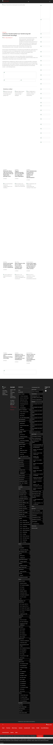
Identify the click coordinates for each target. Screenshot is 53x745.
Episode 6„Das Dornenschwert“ (36, 467)
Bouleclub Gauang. (23, 583)
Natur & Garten (22, 475)
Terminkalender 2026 (36, 387)
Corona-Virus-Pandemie (24, 440)
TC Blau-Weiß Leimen (24, 695)
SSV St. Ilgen (22, 679)
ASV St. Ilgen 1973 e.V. (24, 606)
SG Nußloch (22, 673)
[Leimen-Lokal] (5, 1)
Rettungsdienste (22, 421)
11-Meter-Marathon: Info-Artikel (38, 500)
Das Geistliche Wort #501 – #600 (37, 411)
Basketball (21, 615)
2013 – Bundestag (23, 520)
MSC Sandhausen (23, 634)
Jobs (16, 732)
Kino (20, 468)
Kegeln (20, 617)
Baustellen (21, 704)
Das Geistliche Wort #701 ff (37, 404)
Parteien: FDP (21, 510)
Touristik (20, 485)
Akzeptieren (40, 736)
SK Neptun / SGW (23, 675)
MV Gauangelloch (23, 649)
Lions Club (22, 454)
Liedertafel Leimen (23, 642)
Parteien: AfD (21, 500)
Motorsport (21, 627)
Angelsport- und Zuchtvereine (22, 601)
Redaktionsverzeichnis (36, 519)
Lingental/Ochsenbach (23, 559)
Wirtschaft (20, 702)
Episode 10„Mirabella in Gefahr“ (37, 481)
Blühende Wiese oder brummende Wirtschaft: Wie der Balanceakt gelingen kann (8, 173)
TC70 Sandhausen (23, 700)
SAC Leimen (22, 611)
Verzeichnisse (34, 393)
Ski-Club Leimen (23, 677)
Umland (19, 543)
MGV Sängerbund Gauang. (25, 647)
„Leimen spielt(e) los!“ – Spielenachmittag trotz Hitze (7, 356)
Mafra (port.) (22, 555)
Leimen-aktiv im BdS (23, 712)
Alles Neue (4, 32)
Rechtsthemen (22, 477)
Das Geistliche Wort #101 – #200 (37, 425)
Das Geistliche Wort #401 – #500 (37, 415)
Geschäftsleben (22, 708)
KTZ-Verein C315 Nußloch (25, 609)
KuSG (21, 669)
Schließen (2, 743)
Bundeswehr (22, 423)
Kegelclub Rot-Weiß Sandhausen (23, 624)
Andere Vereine (22, 581)
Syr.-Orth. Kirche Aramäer (24, 417)
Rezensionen (21, 479)
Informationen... (33, 736)
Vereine (19, 579)
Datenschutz (34, 525)
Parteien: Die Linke (22, 506)
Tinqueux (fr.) (22, 557)
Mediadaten (34, 515)
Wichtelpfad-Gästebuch (36, 436)
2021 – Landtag (23, 534)
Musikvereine (21, 638)
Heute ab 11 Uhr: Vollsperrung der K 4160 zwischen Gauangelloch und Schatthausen (20, 357)
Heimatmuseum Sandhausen (23, 472)
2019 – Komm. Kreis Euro (24, 528)
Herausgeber (34, 521)
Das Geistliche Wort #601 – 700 (37, 408)
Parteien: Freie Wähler (23, 512)
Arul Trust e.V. (22, 434)
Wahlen (20, 518)
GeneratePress (32, 721)
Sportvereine (21, 661)
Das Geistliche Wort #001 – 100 (37, 429)
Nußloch (20, 563)
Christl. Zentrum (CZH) (24, 411)
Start (19, 390)
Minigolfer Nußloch (23, 591)
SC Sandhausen (23, 671)
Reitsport (21, 659)
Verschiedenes (22, 442)
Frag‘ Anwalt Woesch (36, 431)
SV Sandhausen (23, 681)
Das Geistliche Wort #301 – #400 (37, 418)
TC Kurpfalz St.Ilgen (23, 697)
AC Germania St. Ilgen (24, 663)
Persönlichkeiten (22, 419)
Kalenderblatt (21, 466)
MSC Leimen (22, 630)
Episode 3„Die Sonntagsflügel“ (36, 457)
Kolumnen (33, 401)
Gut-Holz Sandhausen (24, 621)
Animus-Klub (22, 446)
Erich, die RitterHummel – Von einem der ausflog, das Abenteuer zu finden (36, 440)
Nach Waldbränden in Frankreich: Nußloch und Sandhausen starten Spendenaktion (31, 174)
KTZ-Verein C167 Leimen (24, 608)
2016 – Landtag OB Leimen (25, 524)
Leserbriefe (20, 486)
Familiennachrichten (23, 436)
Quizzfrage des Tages (36, 493)
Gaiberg (20, 545)
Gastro (12, 732)
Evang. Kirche (22, 413)
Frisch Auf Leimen (23, 619)
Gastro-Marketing (35, 391)
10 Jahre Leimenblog (36, 510)
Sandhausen (21, 569)
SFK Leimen (22, 657)
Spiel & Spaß (34, 434)
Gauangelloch (21, 547)
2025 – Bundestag (23, 540)
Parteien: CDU (22, 504)
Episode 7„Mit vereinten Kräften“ (37, 471)
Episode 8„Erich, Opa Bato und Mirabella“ (38, 474)
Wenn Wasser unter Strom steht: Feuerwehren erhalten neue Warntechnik (20, 266)
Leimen (20, 553)
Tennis (20, 693)
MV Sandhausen (23, 651)
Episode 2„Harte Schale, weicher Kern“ (37, 453)
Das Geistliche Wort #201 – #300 (37, 422)
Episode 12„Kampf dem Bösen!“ (37, 489)
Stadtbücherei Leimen (23, 481)
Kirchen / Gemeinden (23, 409)
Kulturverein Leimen (23, 450)
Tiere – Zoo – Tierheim (23, 483)
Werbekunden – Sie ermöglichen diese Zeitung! (37, 397)
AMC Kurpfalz (22, 628)
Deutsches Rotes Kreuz (24, 425)
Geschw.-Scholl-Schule (24, 397)
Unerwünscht (21, 438)
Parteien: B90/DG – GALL (24, 502)
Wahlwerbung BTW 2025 (37, 512)
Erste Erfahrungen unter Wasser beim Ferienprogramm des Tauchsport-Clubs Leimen (31, 266)
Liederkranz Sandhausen (24, 640)
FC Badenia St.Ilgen (23, 667)
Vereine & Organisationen (37, 399)
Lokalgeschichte (22, 469)
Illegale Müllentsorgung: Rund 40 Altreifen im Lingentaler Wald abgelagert (19, 173)
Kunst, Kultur (22, 589)
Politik (19, 488)
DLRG (21, 427)
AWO (21, 448)
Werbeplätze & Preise (36, 517)
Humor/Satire (21, 464)
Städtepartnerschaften (23, 577)
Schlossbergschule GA (24, 403)
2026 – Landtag (23, 541)
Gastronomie (34, 389)
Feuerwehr (22, 429)
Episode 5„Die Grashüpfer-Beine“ (38, 464)
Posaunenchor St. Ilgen (24, 655)
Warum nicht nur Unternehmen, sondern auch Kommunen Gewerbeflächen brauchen (30, 357)
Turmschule (22, 405)
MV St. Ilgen (22, 653)
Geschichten (21, 460)
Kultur (19, 458)
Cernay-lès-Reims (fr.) (24, 549)
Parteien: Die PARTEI (23, 508)
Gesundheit (21, 462)
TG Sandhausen (23, 683)
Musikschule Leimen (23, 399)
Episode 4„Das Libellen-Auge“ (37, 460)
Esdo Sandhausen (23, 665)
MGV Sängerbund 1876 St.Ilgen (24, 645)
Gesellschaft (20, 392)
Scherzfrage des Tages (36, 491)
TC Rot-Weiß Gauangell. (24, 698)
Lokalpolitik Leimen (22, 494)
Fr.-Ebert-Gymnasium (24, 396)
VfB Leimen (22, 689)
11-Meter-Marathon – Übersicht (36, 496)
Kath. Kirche (22, 415)
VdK (20, 598)
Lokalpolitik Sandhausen (23, 498)
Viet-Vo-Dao (22, 691)
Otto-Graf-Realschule (24, 401)
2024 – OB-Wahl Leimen (24, 538)
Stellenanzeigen (35, 528)
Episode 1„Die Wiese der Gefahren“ (37, 450)
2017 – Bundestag (23, 526)
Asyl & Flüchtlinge (22, 490)
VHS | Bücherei (23, 407)
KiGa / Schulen (21, 394)
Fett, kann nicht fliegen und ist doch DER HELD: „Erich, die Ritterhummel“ (38, 446)
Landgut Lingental (23, 561)
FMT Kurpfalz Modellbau (24, 585)
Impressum (12, 409)
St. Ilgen (20, 573)
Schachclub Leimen (23, 592)
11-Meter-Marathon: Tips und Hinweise (38, 503)
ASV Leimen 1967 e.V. (24, 604)
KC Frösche (22, 587)
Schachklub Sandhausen (24, 594)
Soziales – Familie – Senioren (22, 432)
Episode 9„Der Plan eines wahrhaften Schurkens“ (38, 478)
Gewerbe (21, 710)
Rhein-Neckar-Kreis (22, 516)
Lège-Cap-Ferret (23, 571)
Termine (8, 728)
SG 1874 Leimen (23, 596)
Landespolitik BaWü (23, 492)
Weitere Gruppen (22, 444)
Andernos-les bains (23, 565)
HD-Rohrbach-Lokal (23, 551)
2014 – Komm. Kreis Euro (24, 522)
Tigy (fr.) (21, 575)
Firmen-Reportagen (22, 706)
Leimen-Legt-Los (23, 452)
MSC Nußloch (22, 632)
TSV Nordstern (23, 685)
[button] (49, 2)
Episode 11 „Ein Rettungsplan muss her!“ (37, 485)
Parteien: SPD (21, 514)
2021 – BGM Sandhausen (25, 530)
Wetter (33, 506)
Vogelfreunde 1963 (23, 613)
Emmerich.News (36, 523)
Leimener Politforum (23, 496)
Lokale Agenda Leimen (24, 456)
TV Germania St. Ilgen (24, 687)
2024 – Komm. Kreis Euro (24, 536)
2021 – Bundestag (23, 532)
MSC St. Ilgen (22, 636)
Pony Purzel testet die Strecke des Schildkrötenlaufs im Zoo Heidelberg (8, 265)
